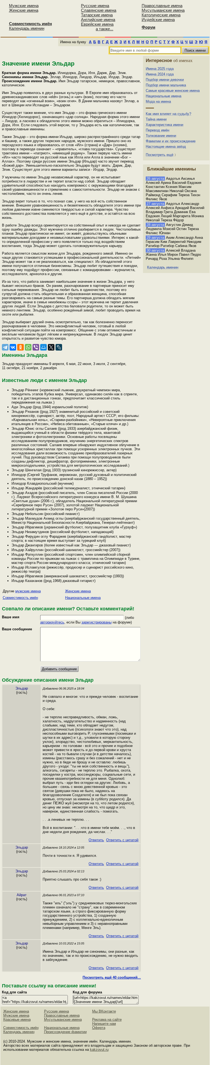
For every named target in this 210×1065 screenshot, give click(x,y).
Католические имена (161, 15)
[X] (51, 347)
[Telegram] (5, 347)
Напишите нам (104, 1024)
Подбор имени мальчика (166, 85)
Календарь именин (26, 28)
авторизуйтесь (52, 622)
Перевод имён (157, 130)
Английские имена (98, 19)
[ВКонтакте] (13, 347)
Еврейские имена (97, 24)
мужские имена (28, 591)
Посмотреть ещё (159, 155)
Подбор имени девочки (165, 80)
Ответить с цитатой (122, 840)
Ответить (96, 840)
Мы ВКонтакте (104, 1011)
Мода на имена (158, 101)
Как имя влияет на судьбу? (168, 114)
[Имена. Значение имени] (3, 18)
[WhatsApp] (28, 347)
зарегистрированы (96, 622)
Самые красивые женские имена (173, 91)
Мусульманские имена (163, 10)
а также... (104, 29)
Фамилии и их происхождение (171, 141)
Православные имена (162, 5)
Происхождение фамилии (65, 1032)
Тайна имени (156, 119)
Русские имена (95, 5)
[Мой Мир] (43, 347)
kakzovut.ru (99, 1050)
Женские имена (23, 10)
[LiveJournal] (59, 347)
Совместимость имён (20, 598)
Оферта (98, 1028)
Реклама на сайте (107, 1019)
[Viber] (36, 347)
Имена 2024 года (160, 74)
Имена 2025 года (160, 69)
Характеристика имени (164, 125)
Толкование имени (161, 136)
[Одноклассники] (20, 347)
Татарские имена (97, 15)
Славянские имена (98, 10)
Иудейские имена (158, 19)
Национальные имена (83, 598)
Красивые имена (17, 1019)
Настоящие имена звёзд (166, 147)
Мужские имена (24, 5)
